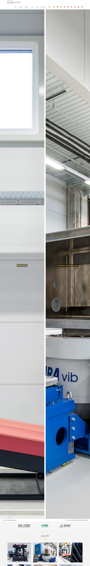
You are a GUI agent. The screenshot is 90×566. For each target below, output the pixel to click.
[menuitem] (54, 7)
